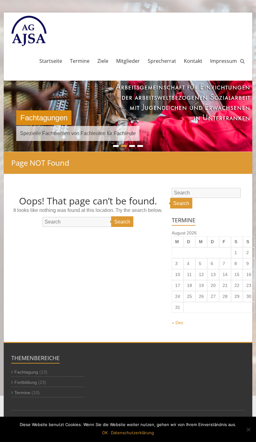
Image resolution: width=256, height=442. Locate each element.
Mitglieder (128, 61)
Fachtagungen (43, 117)
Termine (80, 61)
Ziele (102, 61)
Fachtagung (26, 371)
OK (105, 432)
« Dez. (178, 322)
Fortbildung (25, 382)
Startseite (50, 61)
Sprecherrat (162, 61)
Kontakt (193, 61)
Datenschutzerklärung (132, 432)
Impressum (223, 61)
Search (122, 221)
